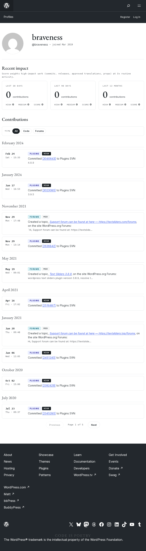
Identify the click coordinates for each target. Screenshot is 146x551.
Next (94, 424)
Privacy (9, 475)
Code (26, 131)
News (8, 461)
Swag (114, 475)
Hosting (9, 468)
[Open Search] (128, 5)
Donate (116, 468)
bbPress (11, 501)
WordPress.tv (85, 475)
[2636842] (49, 246)
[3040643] (49, 158)
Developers (82, 468)
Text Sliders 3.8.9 (60, 274)
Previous (54, 424)
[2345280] (49, 413)
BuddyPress (14, 507)
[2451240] (49, 357)
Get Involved (118, 455)
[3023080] (49, 190)
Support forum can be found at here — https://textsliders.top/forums (92, 333)
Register (125, 17)
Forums (39, 131)
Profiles (8, 16)
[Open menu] (140, 5)
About (8, 455)
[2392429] (49, 385)
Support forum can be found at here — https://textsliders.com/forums (92, 221)
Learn (78, 455)
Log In (136, 17)
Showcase (46, 455)
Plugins (43, 468)
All (16, 131)
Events (113, 461)
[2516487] (49, 305)
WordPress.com (17, 487)
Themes (44, 461)
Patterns (45, 475)
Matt (9, 494)
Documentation (84, 461)
